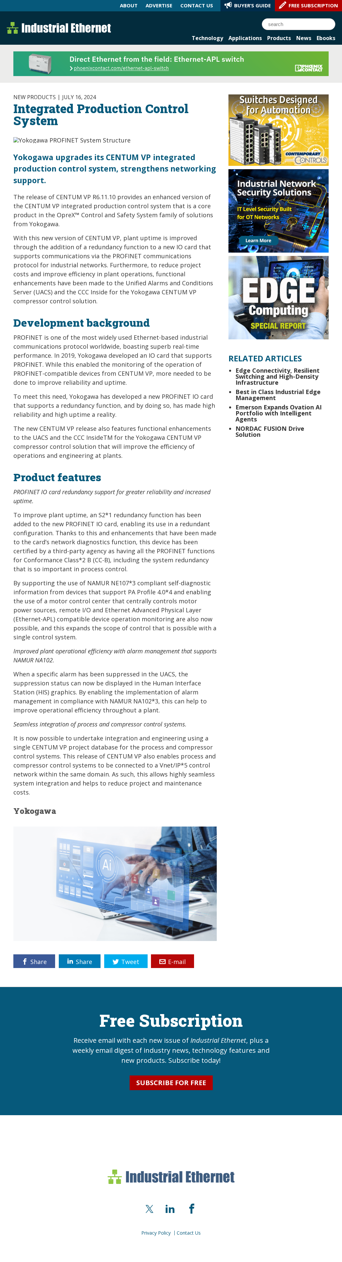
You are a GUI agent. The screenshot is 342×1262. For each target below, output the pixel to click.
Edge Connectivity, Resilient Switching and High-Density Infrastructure (277, 376)
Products (279, 38)
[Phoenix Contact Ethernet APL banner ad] (171, 63)
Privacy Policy (156, 1233)
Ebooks (326, 38)
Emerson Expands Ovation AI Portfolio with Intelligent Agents (278, 413)
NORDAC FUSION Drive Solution (269, 431)
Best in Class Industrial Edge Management (278, 395)
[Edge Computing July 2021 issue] (278, 297)
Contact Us (189, 1233)
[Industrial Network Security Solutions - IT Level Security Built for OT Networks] (278, 210)
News (303, 38)
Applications (245, 38)
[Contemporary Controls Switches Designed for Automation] (278, 129)
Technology (207, 38)
